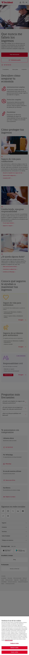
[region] (14, 635)
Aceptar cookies (14, 652)
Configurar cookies (14, 643)
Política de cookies (8, 640)
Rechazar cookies (14, 647)
